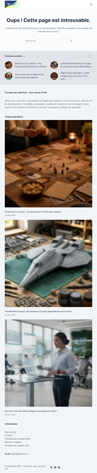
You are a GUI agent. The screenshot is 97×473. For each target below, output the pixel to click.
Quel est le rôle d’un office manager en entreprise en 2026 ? (31, 411)
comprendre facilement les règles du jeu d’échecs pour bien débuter (75, 65)
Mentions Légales (13, 442)
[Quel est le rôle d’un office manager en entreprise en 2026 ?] (48, 363)
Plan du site (10, 432)
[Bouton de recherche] (71, 41)
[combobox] (46, 40)
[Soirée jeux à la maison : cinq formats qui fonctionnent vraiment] (8, 65)
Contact (9, 435)
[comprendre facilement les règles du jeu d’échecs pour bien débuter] (54, 65)
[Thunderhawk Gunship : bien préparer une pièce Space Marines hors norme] (48, 263)
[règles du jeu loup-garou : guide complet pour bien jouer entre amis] (54, 76)
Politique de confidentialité (17, 439)
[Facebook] (51, 467)
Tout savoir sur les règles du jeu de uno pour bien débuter (29, 76)
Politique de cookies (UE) (17, 445)
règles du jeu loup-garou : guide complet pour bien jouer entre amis (74, 76)
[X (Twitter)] (55, 467)
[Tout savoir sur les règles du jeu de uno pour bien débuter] (8, 76)
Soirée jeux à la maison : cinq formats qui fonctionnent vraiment (30, 65)
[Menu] (91, 4)
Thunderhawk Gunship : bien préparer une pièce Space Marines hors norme (38, 311)
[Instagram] (59, 467)
